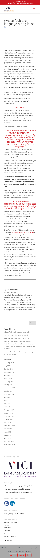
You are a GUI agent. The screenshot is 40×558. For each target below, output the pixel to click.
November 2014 (9, 426)
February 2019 (9, 382)
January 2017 (8, 413)
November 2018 (9, 388)
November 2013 (9, 445)
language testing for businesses (23, 232)
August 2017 (8, 397)
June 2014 (7, 432)
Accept (21, 555)
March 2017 (8, 407)
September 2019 (9, 372)
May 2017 (7, 400)
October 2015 (8, 419)
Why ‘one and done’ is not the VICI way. (17, 338)
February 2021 (9, 363)
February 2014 (9, 441)
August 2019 (8, 375)
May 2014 (7, 435)
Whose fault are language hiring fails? (17, 332)
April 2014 (7, 438)
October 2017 (8, 391)
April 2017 (7, 404)
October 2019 (8, 369)
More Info (13, 555)
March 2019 (8, 378)
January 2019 (8, 385)
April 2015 (7, 423)
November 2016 (9, 416)
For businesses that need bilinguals (16, 335)
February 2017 (9, 410)
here (11, 540)
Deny (28, 555)
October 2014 (8, 429)
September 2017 (9, 394)
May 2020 (7, 366)
